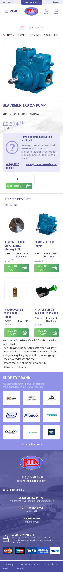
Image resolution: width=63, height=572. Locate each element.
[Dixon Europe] (51, 432)
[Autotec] (51, 415)
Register (56, 2)
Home (10, 35)
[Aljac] (11, 415)
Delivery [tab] (11, 205)
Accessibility (50, 564)
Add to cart (15, 186)
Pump (21, 35)
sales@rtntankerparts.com (41, 164)
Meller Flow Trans (18, 114)
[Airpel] (31, 398)
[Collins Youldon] (31, 432)
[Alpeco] (31, 415)
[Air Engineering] (11, 398)
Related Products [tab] (18, 199)
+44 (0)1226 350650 (12, 166)
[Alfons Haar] (51, 398)
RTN (27, 321)
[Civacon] (11, 432)
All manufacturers (31, 444)
